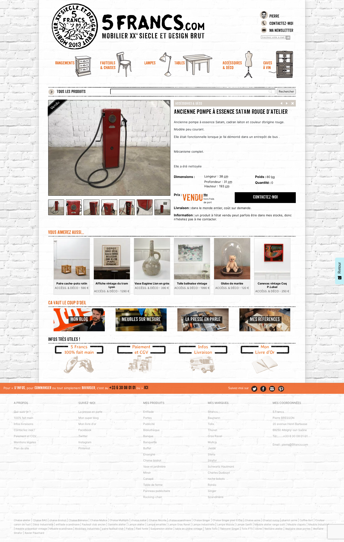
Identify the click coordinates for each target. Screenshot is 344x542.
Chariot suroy (271, 520)
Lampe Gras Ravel (179, 524)
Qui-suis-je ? (22, 411)
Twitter (83, 436)
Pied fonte (142, 528)
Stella (211, 454)
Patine (129, 528)
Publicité (149, 424)
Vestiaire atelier (273, 528)
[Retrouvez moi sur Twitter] (254, 389)
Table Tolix (211, 528)
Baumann (214, 418)
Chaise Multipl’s (119, 520)
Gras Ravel (215, 436)
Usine (258, 528)
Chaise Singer (201, 520)
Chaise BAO (40, 520)
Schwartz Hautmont (221, 466)
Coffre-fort (306, 520)
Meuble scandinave (61, 528)
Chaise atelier (22, 520)
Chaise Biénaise (78, 520)
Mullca (212, 442)
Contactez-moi (281, 24)
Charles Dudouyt (219, 472)
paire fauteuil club (113, 528)
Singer (212, 491)
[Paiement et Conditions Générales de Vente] (141, 360)
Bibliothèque (151, 430)
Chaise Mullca (98, 520)
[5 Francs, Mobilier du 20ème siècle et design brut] (141, 26)
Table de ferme (153, 485)
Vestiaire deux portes (298, 528)
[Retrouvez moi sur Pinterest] (281, 389)
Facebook (84, 430)
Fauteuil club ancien (94, 524)
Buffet (147, 448)
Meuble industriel (318, 524)
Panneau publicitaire (156, 491)
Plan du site (21, 448)
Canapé (148, 478)
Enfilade (148, 411)
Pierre (274, 17)
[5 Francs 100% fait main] (79, 360)
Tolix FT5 (247, 528)
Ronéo (212, 485)
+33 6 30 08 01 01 (122, 388)
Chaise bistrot (152, 460)
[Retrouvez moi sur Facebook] (263, 389)
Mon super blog (88, 418)
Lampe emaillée (156, 524)
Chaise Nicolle (157, 520)
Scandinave (215, 497)
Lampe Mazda (225, 524)
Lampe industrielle (203, 524)
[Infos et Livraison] (203, 360)
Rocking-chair (152, 497)
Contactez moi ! (24, 430)
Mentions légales (25, 442)
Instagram (84, 442)
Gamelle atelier (117, 524)
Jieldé (212, 448)
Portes (147, 418)
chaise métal (138, 520)
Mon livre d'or (87, 424)
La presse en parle (90, 411)
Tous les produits (71, 92)
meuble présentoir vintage (31, 528)
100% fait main (23, 418)
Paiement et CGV (25, 436)
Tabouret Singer (229, 528)
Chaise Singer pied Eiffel (227, 520)
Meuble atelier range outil (269, 524)
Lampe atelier (136, 524)
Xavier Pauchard (34, 533)
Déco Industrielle (43, 524)
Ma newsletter (281, 31)
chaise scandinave (180, 520)
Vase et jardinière (154, 466)
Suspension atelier (161, 528)
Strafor (212, 460)
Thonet (212, 430)
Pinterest (84, 448)
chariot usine (289, 520)
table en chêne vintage (188, 528)
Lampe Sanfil (244, 524)
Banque (148, 436)
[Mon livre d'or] (265, 360)
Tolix (211, 424)
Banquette (150, 442)
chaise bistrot (57, 520)
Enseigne (149, 454)
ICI (146, 388)
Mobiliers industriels (87, 528)
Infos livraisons (23, 424)
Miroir (147, 472)
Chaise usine (252, 520)
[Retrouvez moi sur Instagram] (272, 389)
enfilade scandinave (68, 524)
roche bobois (216, 478)
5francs (213, 411)
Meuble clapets (296, 524)
